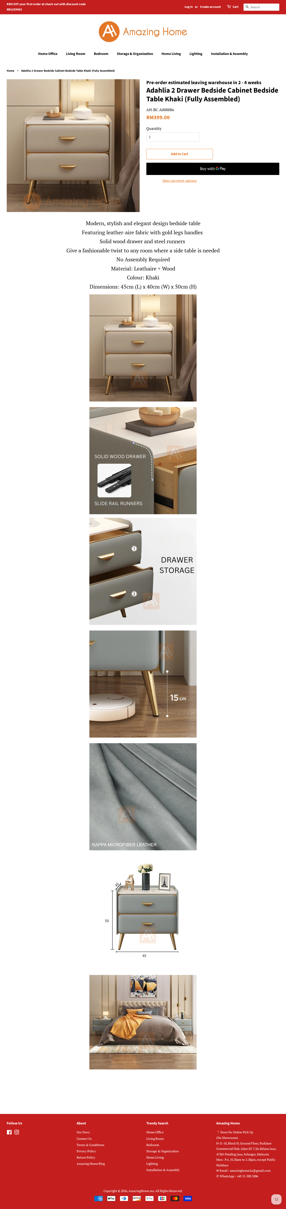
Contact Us (84, 1138)
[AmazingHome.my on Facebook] (9, 1133)
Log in (189, 7)
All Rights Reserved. (169, 1191)
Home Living (171, 53)
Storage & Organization (135, 53)
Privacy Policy (86, 1151)
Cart (235, 7)
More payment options (179, 180)
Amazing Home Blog (91, 1163)
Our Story (83, 1132)
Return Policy (86, 1157)
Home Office (47, 53)
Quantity (154, 128)
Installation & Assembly (229, 53)
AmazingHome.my (141, 1191)
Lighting (195, 53)
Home (10, 71)
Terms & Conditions (90, 1145)
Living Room (75, 53)
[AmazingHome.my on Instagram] (16, 1133)
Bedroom (101, 53)
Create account (210, 7)
